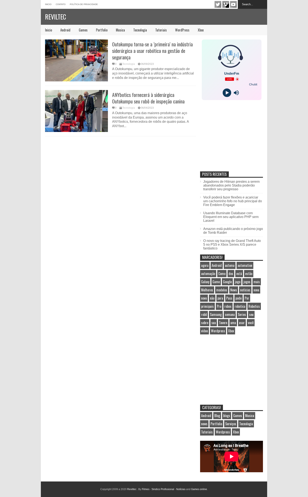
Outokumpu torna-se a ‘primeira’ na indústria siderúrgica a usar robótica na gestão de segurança (152, 50)
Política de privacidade (84, 4)
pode (239, 298)
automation (245, 265)
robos (228, 306)
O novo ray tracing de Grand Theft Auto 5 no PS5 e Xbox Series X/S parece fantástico (232, 244)
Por (247, 298)
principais (207, 306)
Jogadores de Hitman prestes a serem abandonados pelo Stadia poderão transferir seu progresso (231, 185)
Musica (120, 30)
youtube (233, 4)
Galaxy (205, 281)
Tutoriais (161, 30)
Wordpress (218, 330)
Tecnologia (140, 30)
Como (221, 273)
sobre (204, 322)
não (212, 298)
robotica (240, 306)
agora (204, 265)
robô (204, 314)
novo (204, 298)
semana (230, 314)
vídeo (204, 330)
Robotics (254, 306)
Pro (219, 306)
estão (248, 273)
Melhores (207, 289)
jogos (246, 281)
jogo (237, 281)
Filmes (145, 489)
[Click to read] (76, 60)
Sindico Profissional (162, 489)
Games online (199, 489)
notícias (245, 289)
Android (65, 30)
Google (227, 281)
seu (251, 314)
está (239, 273)
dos (231, 273)
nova (256, 289)
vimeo (225, 4)
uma (233, 322)
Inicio (48, 4)
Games (83, 30)
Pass (229, 298)
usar (242, 322)
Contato (61, 4)
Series (242, 314)
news (204, 423)
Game (216, 281)
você (251, 322)
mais (257, 281)
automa (229, 265)
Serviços (230, 423)
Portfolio (101, 30)
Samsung (216, 314)
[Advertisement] (231, 140)
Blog (217, 415)
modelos (221, 289)
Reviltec (55, 16)
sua (213, 322)
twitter (218, 4)
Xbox (201, 30)
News (233, 289)
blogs (226, 415)
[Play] (226, 92)
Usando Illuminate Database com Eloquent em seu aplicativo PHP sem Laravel (231, 216)
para (220, 298)
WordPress (182, 30)
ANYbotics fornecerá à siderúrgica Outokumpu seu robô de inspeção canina (148, 98)
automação (208, 273)
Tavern (223, 322)
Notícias (180, 489)
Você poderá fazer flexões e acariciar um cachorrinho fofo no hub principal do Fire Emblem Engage (232, 201)
